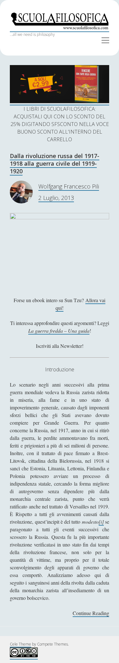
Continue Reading (91, 613)
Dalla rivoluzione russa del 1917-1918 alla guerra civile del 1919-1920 (54, 163)
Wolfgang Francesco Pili (68, 186)
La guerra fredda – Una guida (58, 330)
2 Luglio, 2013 (56, 198)
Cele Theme (20, 644)
